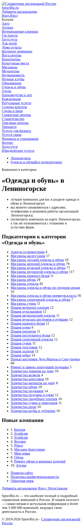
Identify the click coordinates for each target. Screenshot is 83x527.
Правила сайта (22, 473)
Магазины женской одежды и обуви (38, 264)
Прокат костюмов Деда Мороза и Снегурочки (45, 359)
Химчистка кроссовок (27, 379)
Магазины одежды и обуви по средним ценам (45, 288)
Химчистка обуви (24, 387)
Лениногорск (21, 158)
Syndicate (21, 433)
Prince (18, 445)
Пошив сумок (21, 343)
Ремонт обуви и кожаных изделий (40, 461)
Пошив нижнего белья (28, 323)
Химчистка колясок (25, 375)
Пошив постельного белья (30, 335)
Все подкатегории (48, 162)
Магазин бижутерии (29, 449)
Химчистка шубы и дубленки (33, 411)
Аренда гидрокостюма (27, 252)
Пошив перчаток (23, 331)
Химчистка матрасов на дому (33, 383)
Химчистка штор (23, 407)
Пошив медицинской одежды (33, 315)
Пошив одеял (21, 327)
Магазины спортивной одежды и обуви (40, 299)
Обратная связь (22, 481)
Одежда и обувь (23, 162)
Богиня (19, 429)
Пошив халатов (22, 351)
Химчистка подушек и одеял (32, 395)
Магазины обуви (23, 280)
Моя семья (22, 453)
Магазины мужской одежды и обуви (38, 268)
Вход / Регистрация (52, 488)
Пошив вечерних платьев (30, 307)
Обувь (18, 457)
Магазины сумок (23, 303)
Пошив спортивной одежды (32, 339)
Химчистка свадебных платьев (34, 399)
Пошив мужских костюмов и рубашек (39, 319)
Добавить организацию (19, 488)
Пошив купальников (26, 311)
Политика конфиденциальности (35, 477)
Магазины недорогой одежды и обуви (39, 272)
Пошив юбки (21, 355)
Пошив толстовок (24, 347)
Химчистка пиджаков (27, 391)
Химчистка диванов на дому (32, 371)
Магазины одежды (25, 284)
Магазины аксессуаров (28, 256)
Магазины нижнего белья (30, 276)
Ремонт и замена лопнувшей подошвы (40, 367)
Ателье (21, 465)
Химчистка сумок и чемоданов (34, 403)
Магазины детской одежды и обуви (37, 260)
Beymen (20, 441)
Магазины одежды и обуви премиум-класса (44, 295)
